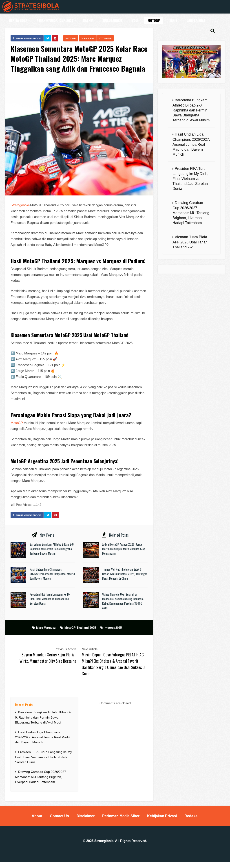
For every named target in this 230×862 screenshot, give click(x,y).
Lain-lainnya (196, 20)
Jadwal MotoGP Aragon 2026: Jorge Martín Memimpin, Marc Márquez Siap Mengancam (123, 549)
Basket (88, 20)
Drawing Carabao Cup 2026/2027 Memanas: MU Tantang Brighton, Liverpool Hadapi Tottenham (40, 777)
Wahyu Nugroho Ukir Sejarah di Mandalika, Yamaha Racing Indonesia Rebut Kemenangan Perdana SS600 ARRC (123, 601)
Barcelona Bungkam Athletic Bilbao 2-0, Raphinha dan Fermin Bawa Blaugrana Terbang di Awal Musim (52, 549)
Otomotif (105, 38)
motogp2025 (113, 627)
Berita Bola (18, 20)
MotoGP (154, 20)
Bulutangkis (112, 20)
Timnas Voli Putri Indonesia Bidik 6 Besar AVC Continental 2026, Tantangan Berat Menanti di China (124, 574)
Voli (135, 20)
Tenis (173, 20)
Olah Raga (87, 38)
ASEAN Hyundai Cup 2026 (55, 20)
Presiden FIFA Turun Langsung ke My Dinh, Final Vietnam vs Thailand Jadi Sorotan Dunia (50, 599)
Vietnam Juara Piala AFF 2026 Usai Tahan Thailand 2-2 (190, 242)
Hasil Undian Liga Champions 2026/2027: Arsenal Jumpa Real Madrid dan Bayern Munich (52, 574)
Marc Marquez (46, 627)
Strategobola (20, 205)
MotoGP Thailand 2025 (80, 627)
